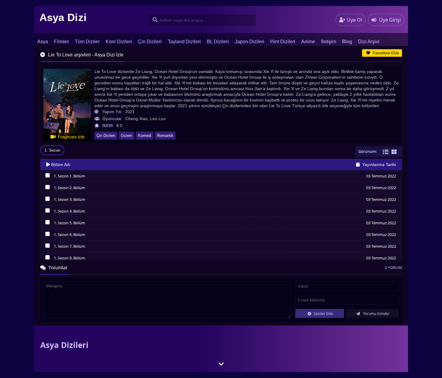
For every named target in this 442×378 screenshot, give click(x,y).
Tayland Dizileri (184, 41)
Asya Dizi (63, 17)
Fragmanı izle (70, 136)
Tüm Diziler (87, 41)
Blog (347, 41)
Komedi (144, 135)
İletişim (328, 41)
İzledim (47, 177)
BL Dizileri (218, 41)
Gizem (126, 135)
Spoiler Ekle (323, 313)
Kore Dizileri (119, 41)
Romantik (165, 135)
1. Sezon (52, 150)
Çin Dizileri (150, 41)
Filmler (61, 41)
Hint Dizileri (282, 41)
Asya (42, 41)
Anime (308, 41)
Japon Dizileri (249, 41)
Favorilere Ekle (385, 53)
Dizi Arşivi (368, 41)
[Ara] (154, 20)
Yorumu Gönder (376, 313)
